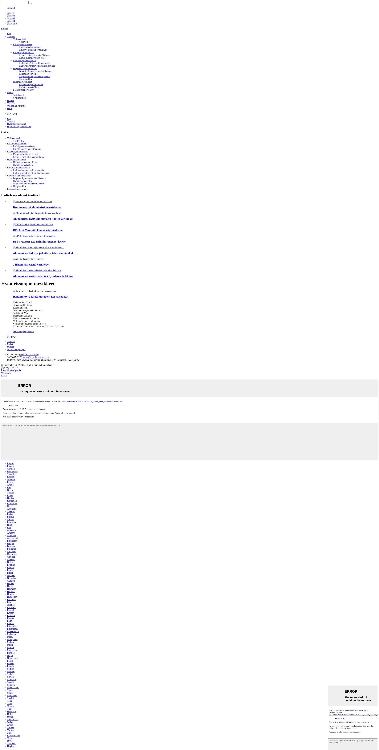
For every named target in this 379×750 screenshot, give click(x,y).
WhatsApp (6, 373)
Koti (9, 33)
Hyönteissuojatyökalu (29, 87)
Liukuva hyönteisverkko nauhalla (34, 63)
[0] (30, 3)
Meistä (10, 92)
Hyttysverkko (25, 79)
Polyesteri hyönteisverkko (25, 68)
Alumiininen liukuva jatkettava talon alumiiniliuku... (45, 253)
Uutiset (10, 100)
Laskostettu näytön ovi (23, 90)
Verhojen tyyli (19, 39)
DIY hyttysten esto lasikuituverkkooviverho (39, 241)
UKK (9, 108)
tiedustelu (17, 331)
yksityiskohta (28, 331)
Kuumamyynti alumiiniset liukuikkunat (37, 207)
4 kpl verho (24, 41)
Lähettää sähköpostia (11, 370)
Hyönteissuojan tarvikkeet (31, 84)
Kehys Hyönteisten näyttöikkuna (34, 55)
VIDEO (11, 103)
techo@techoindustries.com (36, 357)
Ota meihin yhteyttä (16, 106)
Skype (4, 375)
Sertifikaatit (18, 95)
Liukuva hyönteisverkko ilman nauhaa (37, 65)
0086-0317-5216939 (28, 354)
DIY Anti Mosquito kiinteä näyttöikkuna (38, 230)
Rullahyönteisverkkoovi (30, 47)
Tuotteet (11, 36)
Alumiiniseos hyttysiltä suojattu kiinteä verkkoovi (43, 218)
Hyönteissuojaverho (28, 73)
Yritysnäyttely (19, 98)
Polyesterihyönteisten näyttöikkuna (35, 71)
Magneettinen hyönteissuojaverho (34, 76)
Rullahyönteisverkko (22, 44)
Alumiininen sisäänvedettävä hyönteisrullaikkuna (43, 276)
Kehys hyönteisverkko (23, 52)
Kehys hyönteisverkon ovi (31, 57)
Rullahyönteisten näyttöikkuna (33, 49)
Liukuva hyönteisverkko (24, 60)
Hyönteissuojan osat (22, 82)
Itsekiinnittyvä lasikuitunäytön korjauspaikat (40, 296)
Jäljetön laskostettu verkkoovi (31, 264)
